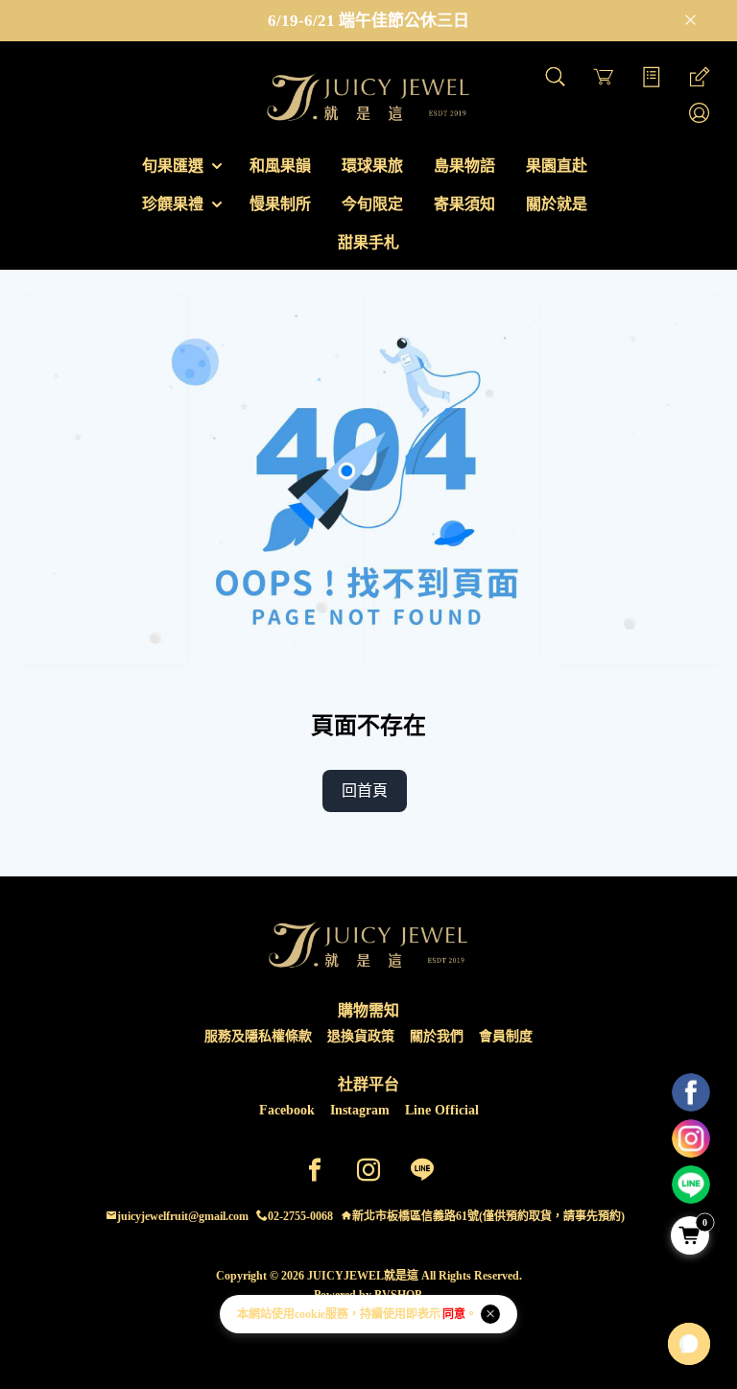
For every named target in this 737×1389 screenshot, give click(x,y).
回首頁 (365, 790)
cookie (310, 1314)
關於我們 (437, 1036)
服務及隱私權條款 (258, 1036)
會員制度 (506, 1036)
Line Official (442, 1110)
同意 (453, 1314)
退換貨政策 (360, 1036)
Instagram (360, 1110)
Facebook (287, 1110)
